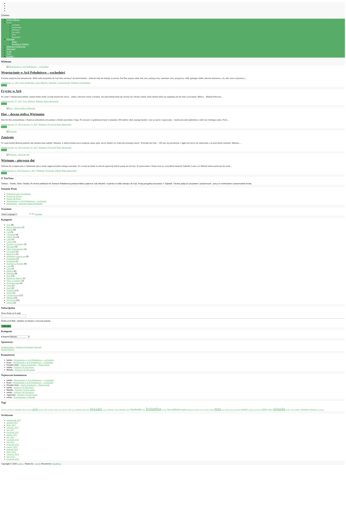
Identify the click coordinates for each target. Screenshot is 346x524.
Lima (8, 268)
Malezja (44, 83)
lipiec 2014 (11, 452)
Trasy (8, 54)
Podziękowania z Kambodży (18, 194)
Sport (14, 42)
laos (169, 409)
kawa (144, 409)
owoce (211, 410)
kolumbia (153, 409)
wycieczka (321, 409)
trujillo (288, 409)
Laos (37, 83)
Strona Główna (12, 20)
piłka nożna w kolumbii (233, 409)
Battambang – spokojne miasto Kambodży (24, 204)
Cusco (73, 409)
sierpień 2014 (12, 449)
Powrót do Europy (14, 196)
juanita (128, 409)
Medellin (10, 273)
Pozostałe (10, 39)
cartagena (51, 409)
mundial (206, 409)
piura (223, 409)
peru (218, 409)
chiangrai (64, 409)
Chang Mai (11, 237)
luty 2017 (10, 437)
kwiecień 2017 (12, 432)
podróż (244, 409)
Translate (38, 214)
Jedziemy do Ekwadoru (24, 367)
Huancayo (10, 254)
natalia (4, 83)
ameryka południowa (7, 409)
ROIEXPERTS (7, 350)
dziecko (78, 410)
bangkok (41, 409)
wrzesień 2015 (12, 440)
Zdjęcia (58, 171)
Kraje (8, 22)
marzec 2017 (11, 435)
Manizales (190, 409)
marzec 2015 (11, 447)
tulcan (292, 409)
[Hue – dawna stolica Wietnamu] (20, 108)
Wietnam (15, 29)
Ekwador (16, 32)
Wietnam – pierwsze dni (18, 160)
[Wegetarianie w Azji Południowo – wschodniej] (27, 67)
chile (69, 409)
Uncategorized (63, 83)
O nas (8, 51)
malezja (176, 409)
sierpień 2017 (12, 423)
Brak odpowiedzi (51, 101)
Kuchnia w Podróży (20, 44)
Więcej (4, 85)
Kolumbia (16, 37)
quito (264, 409)
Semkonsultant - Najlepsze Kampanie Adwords (21, 347)
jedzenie (122, 410)
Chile (8, 239)
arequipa (18, 410)
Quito (8, 285)
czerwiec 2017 (12, 427)
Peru (14, 34)
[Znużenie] (11, 131)
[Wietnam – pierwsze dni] (17, 154)
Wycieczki (51, 124)
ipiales (117, 409)
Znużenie (7, 137)
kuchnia (164, 409)
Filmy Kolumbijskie (15, 249)
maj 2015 (10, 442)
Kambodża (16, 27)
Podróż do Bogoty (14, 278)
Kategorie (5, 336)
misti (201, 409)
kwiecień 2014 (12, 459)
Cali (8, 232)
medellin (196, 409)
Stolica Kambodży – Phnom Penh (35, 365)
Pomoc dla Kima (13, 199)
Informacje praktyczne (16, 46)
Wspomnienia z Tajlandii (24, 397)
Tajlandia (16, 25)
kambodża (136, 409)
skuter (270, 410)
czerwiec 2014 (12, 454)
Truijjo (9, 293)
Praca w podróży (13, 281)
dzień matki (85, 409)
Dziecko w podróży (14, 244)
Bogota (9, 229)
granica (105, 409)
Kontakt (9, 56)
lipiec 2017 (11, 425)
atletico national (27, 409)
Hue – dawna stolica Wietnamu (22, 114)
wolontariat (312, 410)
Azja (22, 83)
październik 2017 (13, 420)
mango (184, 409)
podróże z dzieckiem (254, 409)
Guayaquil (10, 251)
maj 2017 (10, 430)
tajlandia (279, 409)
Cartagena (10, 234)
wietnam (304, 409)
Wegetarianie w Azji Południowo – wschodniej (33, 72)
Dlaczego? (11, 49)
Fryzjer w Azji (11, 91)
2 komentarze (84, 83)
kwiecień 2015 (12, 444)
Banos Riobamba (13, 227)
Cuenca (9, 242)
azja (35, 409)
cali (45, 410)
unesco (297, 410)
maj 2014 (10, 457)
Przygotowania (12, 283)
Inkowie (111, 410)
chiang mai (57, 409)
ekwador (96, 409)
